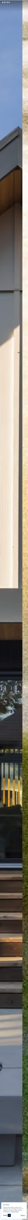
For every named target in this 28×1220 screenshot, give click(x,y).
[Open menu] (25, 2)
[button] (25, 2)
